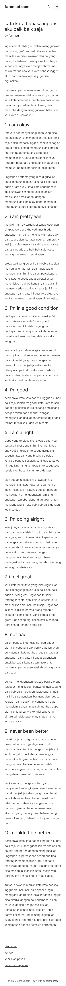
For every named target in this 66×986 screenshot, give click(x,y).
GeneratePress (50, 980)
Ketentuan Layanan (16, 965)
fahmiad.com (17, 6)
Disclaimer (11, 946)
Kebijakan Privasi (15, 959)
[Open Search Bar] (49, 6)
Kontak (9, 952)
